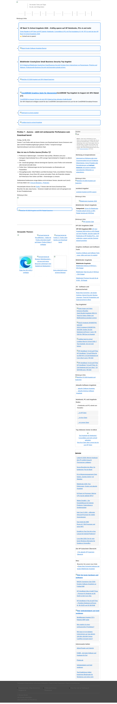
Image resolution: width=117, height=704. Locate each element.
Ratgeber (81, 13)
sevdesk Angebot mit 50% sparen (86, 192)
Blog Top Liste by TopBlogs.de (80, 688)
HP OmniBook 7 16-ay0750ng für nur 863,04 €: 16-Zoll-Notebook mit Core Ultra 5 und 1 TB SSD (87, 356)
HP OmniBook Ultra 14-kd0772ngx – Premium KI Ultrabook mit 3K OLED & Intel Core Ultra (87, 593)
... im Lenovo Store (83, 422)
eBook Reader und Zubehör (85, 648)
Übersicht (21, 13)
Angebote (58, 13)
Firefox (38, 186)
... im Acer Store (82, 417)
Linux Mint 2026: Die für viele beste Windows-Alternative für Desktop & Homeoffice (86, 541)
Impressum (61, 683)
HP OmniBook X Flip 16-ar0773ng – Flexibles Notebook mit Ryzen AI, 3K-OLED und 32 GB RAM (87, 603)
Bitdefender (67, 13)
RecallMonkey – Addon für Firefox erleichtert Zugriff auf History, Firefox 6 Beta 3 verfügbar (43, 241)
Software (36, 13)
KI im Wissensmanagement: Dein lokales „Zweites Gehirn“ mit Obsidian (87, 477)
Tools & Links (53, 683)
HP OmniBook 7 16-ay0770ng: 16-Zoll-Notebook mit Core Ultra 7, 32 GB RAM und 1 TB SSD (87, 367)
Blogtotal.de (48, 690)
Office (88, 13)
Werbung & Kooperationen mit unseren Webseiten (32, 683)
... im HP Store (82, 413)
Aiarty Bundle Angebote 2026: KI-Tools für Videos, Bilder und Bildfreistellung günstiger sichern (87, 315)
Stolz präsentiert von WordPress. (27, 699)
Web (43, 13)
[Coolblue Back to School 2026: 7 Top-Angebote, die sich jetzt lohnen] (85, 339)
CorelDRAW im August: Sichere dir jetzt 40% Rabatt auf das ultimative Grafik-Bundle (45, 99)
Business (50, 13)
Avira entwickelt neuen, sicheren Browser (60, 271)
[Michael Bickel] (17, 2)
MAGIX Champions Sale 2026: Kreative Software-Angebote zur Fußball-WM (86, 584)
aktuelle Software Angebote (86, 388)
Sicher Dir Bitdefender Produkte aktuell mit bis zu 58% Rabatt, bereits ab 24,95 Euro (87, 211)
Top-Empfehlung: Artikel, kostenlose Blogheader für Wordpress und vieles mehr (85, 675)
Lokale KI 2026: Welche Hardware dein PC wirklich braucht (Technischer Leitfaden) (87, 460)
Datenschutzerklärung (84, 148)
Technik (28, 13)
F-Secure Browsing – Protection (39, 183)
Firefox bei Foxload (50, 688)
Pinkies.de (80, 660)
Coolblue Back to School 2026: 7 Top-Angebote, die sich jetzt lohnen (87, 344)
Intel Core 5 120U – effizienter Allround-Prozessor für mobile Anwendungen (86, 515)
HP (75, 13)
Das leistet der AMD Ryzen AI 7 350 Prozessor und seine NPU (86, 524)
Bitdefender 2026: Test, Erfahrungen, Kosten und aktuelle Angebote (87, 486)
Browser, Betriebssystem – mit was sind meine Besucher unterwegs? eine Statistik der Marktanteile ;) (43, 262)
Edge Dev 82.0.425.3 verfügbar (25, 271)
